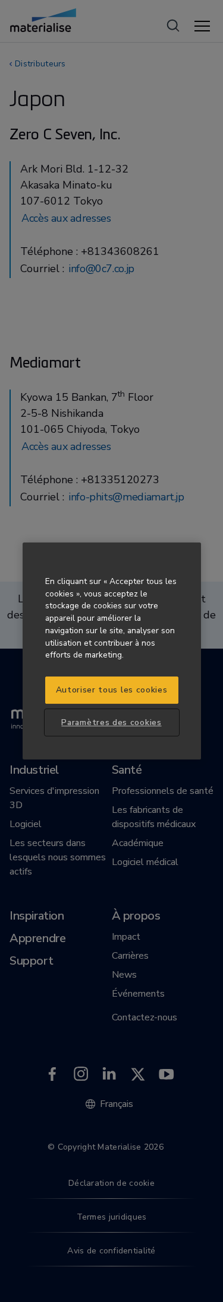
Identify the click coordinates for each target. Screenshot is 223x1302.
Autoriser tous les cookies (112, 689)
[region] (112, 651)
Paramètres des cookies (111, 722)
